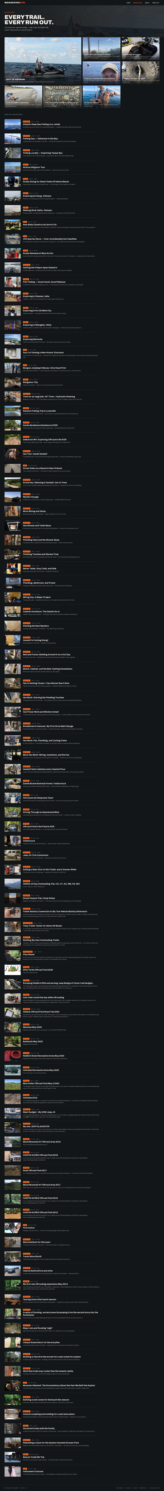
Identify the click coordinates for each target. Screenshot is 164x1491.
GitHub (135, 1488)
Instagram (119, 1488)
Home (128, 3)
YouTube (128, 1488)
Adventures (137, 3)
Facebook (142, 1488)
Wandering (15, 3)
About (147, 3)
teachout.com (154, 1488)
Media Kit (156, 3)
